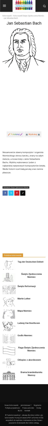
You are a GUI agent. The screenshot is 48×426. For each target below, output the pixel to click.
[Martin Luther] (9, 301)
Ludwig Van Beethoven (29, 323)
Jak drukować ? (26, 405)
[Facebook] (5, 193)
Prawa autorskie (28, 408)
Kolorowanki (7, 16)
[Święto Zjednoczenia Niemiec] (9, 277)
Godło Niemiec (25, 335)
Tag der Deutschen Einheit (30, 261)
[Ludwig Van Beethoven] (9, 326)
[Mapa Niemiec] (9, 314)
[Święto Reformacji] (9, 289)
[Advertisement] (24, 100)
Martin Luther (24, 298)
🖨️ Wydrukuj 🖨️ (33, 134)
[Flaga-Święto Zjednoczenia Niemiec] (9, 350)
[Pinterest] (16, 193)
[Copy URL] (22, 193)
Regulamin (37, 405)
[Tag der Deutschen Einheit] (9, 265)
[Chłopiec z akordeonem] (9, 363)
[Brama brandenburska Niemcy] (9, 375)
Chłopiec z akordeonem (29, 360)
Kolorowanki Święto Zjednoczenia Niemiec (28, 16)
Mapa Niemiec (25, 311)
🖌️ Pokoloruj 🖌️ (15, 134)
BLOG (20, 411)
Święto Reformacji (27, 286)
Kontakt (27, 411)
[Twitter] (11, 193)
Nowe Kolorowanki (11, 405)
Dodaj (38, 408)
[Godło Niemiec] (9, 338)
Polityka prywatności (12, 408)
